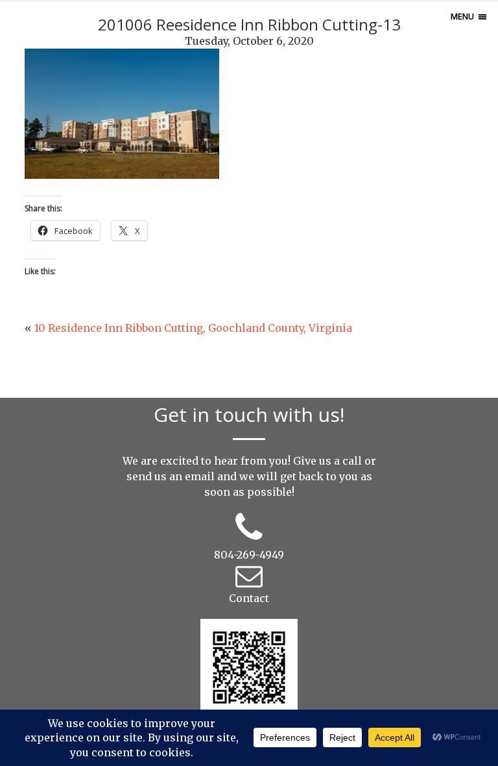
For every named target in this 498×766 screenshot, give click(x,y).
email (200, 476)
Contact (249, 598)
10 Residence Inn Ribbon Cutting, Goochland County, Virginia (193, 327)
